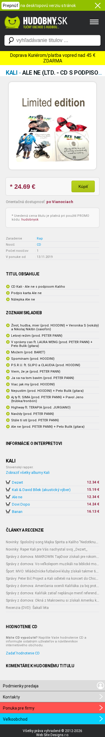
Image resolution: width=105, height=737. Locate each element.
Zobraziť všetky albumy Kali (28, 473)
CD (39, 245)
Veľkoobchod (15, 719)
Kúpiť (83, 186)
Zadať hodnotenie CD (23, 653)
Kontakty (11, 697)
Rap (40, 238)
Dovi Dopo (21, 504)
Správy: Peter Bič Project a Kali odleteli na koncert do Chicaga (54, 579)
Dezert (17, 482)
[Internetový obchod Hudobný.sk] (35, 31)
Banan (17, 511)
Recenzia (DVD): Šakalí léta (27, 608)
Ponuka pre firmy (18, 708)
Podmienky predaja (20, 686)
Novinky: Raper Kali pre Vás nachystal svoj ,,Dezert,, (47, 549)
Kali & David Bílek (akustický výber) (41, 490)
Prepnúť (10, 5)
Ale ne (17, 497)
